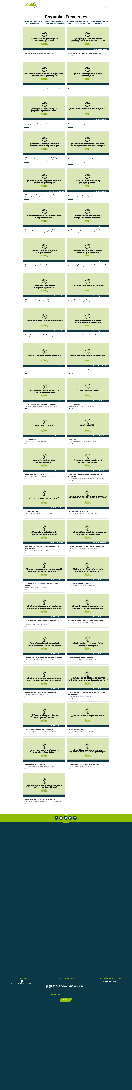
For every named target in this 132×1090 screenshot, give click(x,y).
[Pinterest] (75, 818)
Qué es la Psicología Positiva (76, 729)
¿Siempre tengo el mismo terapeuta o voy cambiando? (40, 230)
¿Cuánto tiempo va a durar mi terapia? (79, 88)
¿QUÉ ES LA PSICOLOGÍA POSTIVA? (78, 511)
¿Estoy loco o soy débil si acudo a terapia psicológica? (84, 764)
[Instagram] (56, 818)
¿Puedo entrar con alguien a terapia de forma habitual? (84, 230)
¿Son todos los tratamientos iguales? (79, 123)
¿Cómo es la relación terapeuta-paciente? (36, 300)
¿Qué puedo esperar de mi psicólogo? (35, 335)
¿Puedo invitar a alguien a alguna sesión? (36, 265)
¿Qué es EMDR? (72, 439)
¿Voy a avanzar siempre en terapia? (78, 370)
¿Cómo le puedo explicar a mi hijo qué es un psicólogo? (40, 195)
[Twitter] (70, 818)
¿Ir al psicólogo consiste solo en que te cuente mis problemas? (86, 546)
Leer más (26, 57)
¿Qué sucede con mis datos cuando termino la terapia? (84, 335)
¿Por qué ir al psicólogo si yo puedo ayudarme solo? (39, 123)
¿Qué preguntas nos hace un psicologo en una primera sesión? (86, 53)
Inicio (43, 5)
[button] (66, 982)
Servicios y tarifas (53, 5)
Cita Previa (88, 5)
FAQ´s (75, 5)
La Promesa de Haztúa (54, 994)
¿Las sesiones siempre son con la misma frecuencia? (40, 404)
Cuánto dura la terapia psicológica (34, 764)
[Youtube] (66, 818)
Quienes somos (66, 5)
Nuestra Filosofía (52, 991)
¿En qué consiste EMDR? (75, 404)
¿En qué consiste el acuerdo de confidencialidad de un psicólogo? (43, 657)
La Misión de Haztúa (53, 982)
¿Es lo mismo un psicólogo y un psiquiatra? (80, 195)
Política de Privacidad (110, 981)
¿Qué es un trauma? (30, 439)
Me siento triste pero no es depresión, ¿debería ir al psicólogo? (42, 88)
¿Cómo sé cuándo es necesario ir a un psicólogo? (38, 729)
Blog (81, 5)
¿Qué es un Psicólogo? (31, 511)
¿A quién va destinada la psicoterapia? (35, 474)
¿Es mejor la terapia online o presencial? (80, 583)
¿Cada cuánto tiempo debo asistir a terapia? (81, 657)
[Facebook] (61, 818)
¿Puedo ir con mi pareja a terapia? (34, 370)
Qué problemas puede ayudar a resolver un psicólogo (39, 799)
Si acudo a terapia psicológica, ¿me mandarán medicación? (85, 620)
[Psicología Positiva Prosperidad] (31, 9)
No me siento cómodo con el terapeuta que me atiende (40, 692)
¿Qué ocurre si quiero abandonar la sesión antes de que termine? (87, 265)
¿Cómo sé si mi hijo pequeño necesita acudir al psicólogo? (41, 158)
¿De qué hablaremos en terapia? (77, 300)
